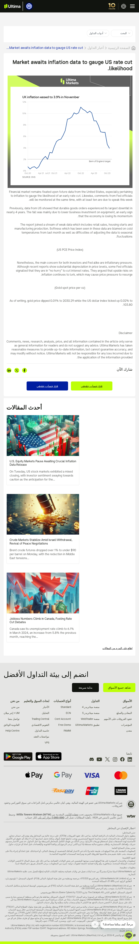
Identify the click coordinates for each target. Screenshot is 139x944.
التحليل (45, 713)
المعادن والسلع (124, 713)
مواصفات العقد (41, 736)
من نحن (15, 700)
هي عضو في (91, 802)
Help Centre (12, 730)
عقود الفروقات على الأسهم (118, 718)
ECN (68, 713)
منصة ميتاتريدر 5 (91, 713)
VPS (47, 742)
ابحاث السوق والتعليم (36, 700)
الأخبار (46, 707)
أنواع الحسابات (62, 700)
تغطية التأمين (71, 814)
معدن (129, 730)
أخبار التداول (95, 47)
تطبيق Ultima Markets (87, 724)
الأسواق (127, 700)
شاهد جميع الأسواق (119, 687)
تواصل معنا (14, 718)
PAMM (67, 730)
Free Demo (64, 724)
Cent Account (63, 718)
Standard (66, 707)
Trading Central (40, 718)
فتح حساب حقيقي (91, 386)
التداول (95, 700)
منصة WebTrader (90, 718)
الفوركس (127, 707)
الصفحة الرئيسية (119, 48)
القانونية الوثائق (12, 724)
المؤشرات (126, 724)
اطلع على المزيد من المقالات (117, 648)
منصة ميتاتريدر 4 (91, 707)
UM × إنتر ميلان (12, 713)
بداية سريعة (85, 687)
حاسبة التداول (42, 730)
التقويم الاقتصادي (40, 724)
